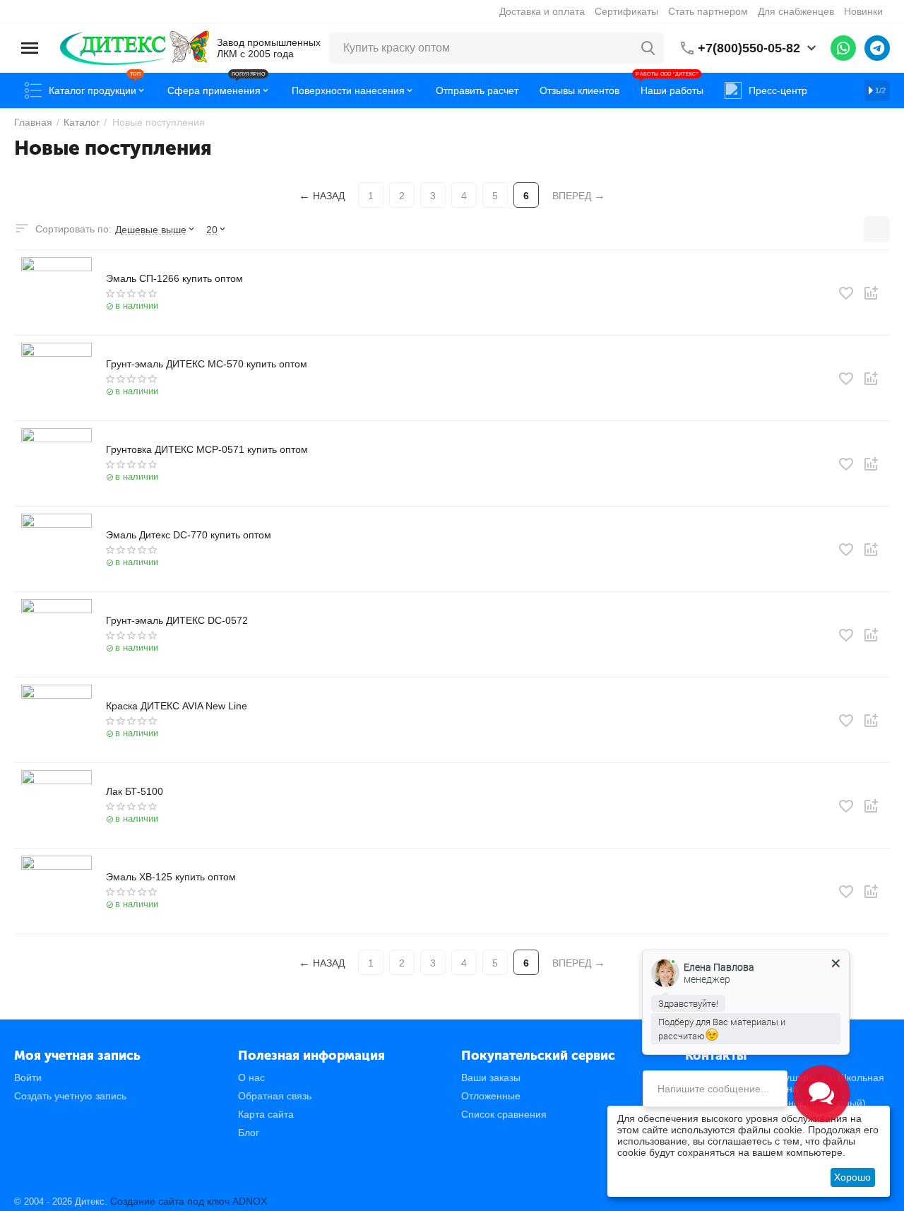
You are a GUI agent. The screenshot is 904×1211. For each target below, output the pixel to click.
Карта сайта (266, 1114)
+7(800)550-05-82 (749, 48)
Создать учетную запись (70, 1095)
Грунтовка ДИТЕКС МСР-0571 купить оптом (207, 449)
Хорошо (852, 1177)
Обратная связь (274, 1095)
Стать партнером (708, 11)
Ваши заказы (491, 1077)
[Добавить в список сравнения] (871, 293)
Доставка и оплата (542, 11)
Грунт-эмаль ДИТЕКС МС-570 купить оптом (206, 364)
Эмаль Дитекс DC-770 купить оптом (188, 534)
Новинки (863, 11)
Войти (28, 1077)
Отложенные (491, 1095)
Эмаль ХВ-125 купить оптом (171, 876)
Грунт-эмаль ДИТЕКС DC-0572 (177, 620)
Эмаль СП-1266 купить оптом (174, 278)
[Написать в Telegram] (877, 48)
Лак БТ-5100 (134, 791)
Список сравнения (504, 1114)
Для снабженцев (796, 11)
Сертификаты (626, 11)
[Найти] (648, 48)
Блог (248, 1132)
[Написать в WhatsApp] (843, 48)
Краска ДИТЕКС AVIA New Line (176, 705)
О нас (251, 1077)
